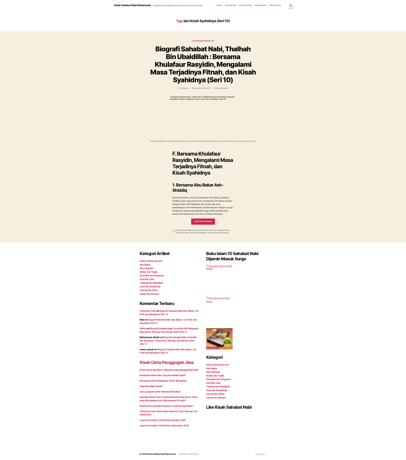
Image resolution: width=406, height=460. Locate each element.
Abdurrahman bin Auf (151, 261)
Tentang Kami (260, 5)
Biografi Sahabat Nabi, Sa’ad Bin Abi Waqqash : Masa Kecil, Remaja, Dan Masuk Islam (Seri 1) (168, 340)
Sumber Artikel (245, 5)
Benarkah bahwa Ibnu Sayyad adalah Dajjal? (163, 375)
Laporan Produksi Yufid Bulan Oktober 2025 (163, 420)
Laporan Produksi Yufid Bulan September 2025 (164, 425)
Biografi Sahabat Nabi (183, 230)
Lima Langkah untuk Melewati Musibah (160, 391)
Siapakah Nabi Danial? (151, 386)
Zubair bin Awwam (149, 294)
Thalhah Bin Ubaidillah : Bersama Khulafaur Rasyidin (209, 233)
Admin (185, 88)
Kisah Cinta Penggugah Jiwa (167, 362)
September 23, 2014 (202, 88)
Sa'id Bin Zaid (147, 279)
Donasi (219, 5)
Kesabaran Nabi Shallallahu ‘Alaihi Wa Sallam (163, 380)
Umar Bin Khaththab (150, 286)
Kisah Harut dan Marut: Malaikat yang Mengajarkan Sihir (169, 370)
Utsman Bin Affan (149, 290)
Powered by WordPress (188, 454)
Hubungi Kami (230, 5)
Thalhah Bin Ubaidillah (203, 41)
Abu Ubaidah (146, 268)
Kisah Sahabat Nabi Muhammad (132, 5)
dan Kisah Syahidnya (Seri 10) (204, 230)
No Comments (222, 88)
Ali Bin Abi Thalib (149, 272)
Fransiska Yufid (148, 311)
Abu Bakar (145, 264)
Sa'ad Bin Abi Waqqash (152, 275)
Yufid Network (275, 5)
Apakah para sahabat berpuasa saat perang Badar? (166, 406)
